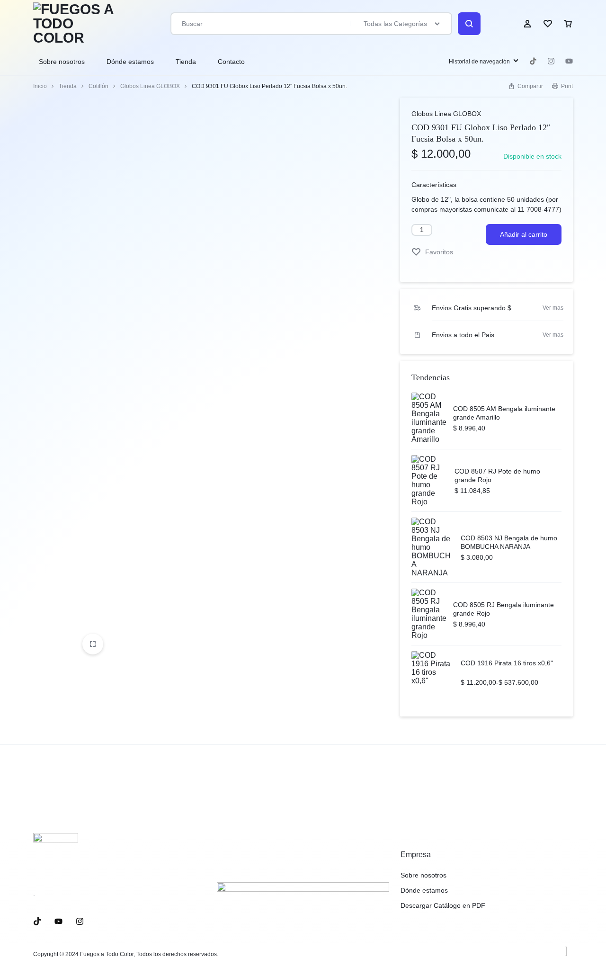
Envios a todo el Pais (463, 334)
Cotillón (98, 86)
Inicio (40, 86)
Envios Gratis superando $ (471, 307)
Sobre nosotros (62, 61)
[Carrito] (568, 23)
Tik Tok (533, 61)
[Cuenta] (527, 23)
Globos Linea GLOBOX (150, 86)
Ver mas (553, 308)
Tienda (186, 61)
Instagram (551, 61)
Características (433, 184)
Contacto (231, 61)
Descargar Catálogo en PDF (443, 905)
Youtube (569, 61)
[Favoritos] (548, 23)
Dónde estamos (130, 61)
